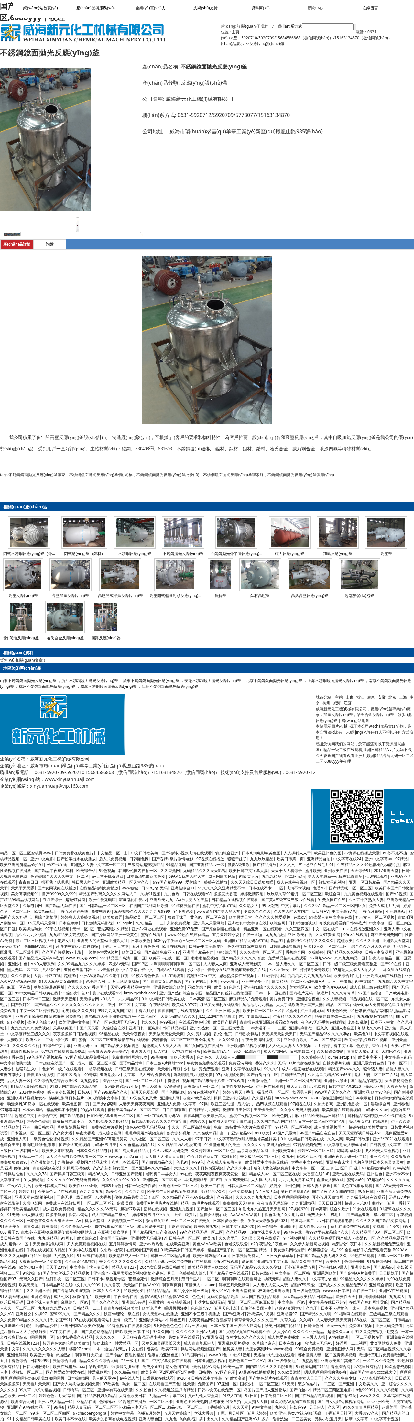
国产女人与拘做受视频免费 (76, 1384)
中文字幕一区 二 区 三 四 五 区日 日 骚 (325, 1168)
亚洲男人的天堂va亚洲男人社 (102, 940)
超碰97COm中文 (201, 975)
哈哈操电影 (98, 1366)
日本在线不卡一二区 (265, 888)
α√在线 (186, 1174)
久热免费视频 (178, 923)
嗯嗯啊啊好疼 (176, 1308)
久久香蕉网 (170, 870)
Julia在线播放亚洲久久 (361, 929)
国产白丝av (300, 1390)
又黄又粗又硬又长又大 (161, 1343)
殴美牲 (152, 1349)
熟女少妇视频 (178, 1133)
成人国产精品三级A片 (110, 1214)
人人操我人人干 (297, 853)
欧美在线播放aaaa (69, 1366)
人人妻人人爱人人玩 (270, 1284)
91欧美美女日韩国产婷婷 (182, 1249)
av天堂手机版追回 (107, 876)
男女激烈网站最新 (289, 1249)
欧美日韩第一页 (290, 859)
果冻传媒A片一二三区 (316, 1384)
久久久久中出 (238, 1168)
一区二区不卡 (161, 1401)
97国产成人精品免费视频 (87, 1057)
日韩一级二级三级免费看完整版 (350, 964)
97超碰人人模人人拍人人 (354, 969)
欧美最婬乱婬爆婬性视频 (366, 1039)
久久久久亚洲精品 (308, 1331)
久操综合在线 (113, 1028)
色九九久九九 (91, 1191)
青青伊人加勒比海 (362, 1051)
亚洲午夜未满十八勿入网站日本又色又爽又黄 (365, 1162)
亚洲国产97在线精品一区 (28, 1407)
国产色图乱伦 (173, 1092)
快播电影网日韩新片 (66, 1098)
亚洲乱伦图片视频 (233, 1343)
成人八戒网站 (275, 1051)
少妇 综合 (196, 969)
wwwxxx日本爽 (336, 1290)
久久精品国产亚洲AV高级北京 (188, 1197)
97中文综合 (365, 981)
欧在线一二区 (364, 1290)
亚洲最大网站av (153, 1319)
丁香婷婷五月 (218, 1407)
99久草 (25, 1390)
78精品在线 (86, 1401)
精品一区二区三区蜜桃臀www (25, 853)
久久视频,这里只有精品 (174, 1390)
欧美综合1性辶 (346, 975)
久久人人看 (182, 1139)
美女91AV (220, 1290)
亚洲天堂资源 (243, 1290)
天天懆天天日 (265, 1109)
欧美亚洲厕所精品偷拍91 (21, 864)
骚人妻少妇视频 (60, 1092)
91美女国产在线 (331, 899)
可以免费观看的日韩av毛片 (342, 923)
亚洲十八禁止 (335, 1080)
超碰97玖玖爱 (303, 1284)
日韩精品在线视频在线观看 (235, 899)
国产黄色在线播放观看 (352, 1185)
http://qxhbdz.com (140, 993)
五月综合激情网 (44, 917)
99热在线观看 (92, 1109)
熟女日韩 (366, 1191)
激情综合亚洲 (64, 1360)
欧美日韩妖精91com (211, 1255)
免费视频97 (101, 911)
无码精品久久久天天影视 (204, 870)
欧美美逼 (103, 1296)
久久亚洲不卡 (38, 1290)
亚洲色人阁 (17, 1139)
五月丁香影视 (340, 981)
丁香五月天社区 (230, 1413)
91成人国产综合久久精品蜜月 (75, 1086)
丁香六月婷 (144, 1010)
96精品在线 (109, 1034)
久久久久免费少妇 (340, 1378)
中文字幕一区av (291, 1302)
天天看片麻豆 (168, 1069)
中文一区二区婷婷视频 (39, 1010)
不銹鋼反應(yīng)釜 (134, 553)
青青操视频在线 (46, 1168)
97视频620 (298, 1209)
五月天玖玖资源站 (123, 981)
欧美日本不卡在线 (70, 1419)
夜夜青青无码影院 (272, 1203)
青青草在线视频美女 (121, 1308)
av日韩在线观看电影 (335, 1220)
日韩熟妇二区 (301, 1051)
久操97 (41, 1314)
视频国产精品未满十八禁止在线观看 (213, 1080)
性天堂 (189, 1384)
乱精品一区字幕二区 (166, 1395)
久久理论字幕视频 (80, 1261)
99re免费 (270, 905)
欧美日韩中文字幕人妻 (248, 870)
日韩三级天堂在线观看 (134, 1069)
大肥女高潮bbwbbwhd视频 (268, 1349)
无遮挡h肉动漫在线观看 (274, 1354)
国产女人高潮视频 (74, 1144)
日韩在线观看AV (196, 894)
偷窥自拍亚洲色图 (163, 1354)
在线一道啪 (252, 934)
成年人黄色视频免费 (271, 1168)
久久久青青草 (343, 993)
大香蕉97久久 (367, 1413)
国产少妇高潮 (104, 1104)
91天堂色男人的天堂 (222, 1144)
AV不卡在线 (57, 864)
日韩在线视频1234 (23, 1343)
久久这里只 (228, 1238)
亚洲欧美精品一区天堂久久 (126, 882)
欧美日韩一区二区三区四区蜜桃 (270, 1010)
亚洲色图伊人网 (340, 1349)
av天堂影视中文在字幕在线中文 (125, 969)
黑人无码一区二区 (22, 969)
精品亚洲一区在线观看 (262, 929)
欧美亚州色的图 (327, 853)
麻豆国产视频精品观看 (260, 1296)
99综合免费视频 (309, 1349)
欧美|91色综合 (227, 987)
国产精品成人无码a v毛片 (41, 958)
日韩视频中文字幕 (385, 1144)
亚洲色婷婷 (17, 1354)
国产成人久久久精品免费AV (342, 1284)
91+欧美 (262, 1133)
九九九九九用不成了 (295, 1179)
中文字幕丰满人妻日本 (89, 1267)
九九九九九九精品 (257, 1004)
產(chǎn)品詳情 (17, 244)
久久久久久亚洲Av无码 (195, 1331)
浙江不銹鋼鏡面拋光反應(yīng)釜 (89, 680)
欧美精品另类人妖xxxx (207, 1267)
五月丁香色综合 (13, 1360)
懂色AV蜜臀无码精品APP (147, 1127)
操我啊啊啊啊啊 (372, 1296)
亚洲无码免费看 (389, 1325)
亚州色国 (292, 1185)
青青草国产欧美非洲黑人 (204, 1115)
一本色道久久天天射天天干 (50, 1220)
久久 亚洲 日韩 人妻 (223, 1010)
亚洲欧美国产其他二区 (340, 1360)
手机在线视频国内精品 (46, 1249)
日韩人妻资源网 (378, 952)
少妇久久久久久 (257, 911)
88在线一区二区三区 (372, 1319)
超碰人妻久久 (397, 1069)
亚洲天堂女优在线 (368, 1063)
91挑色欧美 (337, 1010)
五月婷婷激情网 (122, 1244)
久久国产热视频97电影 (62, 952)
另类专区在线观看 (183, 1337)
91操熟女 (69, 993)
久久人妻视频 (334, 999)
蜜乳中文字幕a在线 (219, 905)
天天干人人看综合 (286, 870)
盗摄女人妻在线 (330, 1179)
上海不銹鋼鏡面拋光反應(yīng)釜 (335, 680)
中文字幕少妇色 (323, 1279)
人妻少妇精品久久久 (177, 1016)
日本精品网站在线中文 (60, 1284)
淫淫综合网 (380, 1104)
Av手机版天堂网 (90, 1220)
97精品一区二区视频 (293, 1127)
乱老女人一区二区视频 (374, 917)
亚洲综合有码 (133, 1302)
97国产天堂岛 (285, 1133)
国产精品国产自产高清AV (154, 1232)
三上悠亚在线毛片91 (316, 864)
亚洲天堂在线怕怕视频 (34, 1197)
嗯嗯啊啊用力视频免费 (193, 1074)
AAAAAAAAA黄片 (245, 1214)
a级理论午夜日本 (347, 1244)
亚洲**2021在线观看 (391, 1139)
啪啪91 (378, 1203)
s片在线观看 (173, 975)
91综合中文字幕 (57, 1045)
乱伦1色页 (402, 946)
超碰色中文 (24, 1115)
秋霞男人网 (302, 1092)
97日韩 (251, 1395)
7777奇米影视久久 (375, 1378)
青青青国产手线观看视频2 (180, 1010)
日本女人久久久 (106, 1290)
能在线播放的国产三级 (114, 1226)
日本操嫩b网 (78, 1378)
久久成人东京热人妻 (224, 1162)
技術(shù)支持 (205, 8)
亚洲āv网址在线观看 (149, 929)
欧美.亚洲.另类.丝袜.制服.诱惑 (295, 1413)
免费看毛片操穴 (386, 1226)
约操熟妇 (64, 1354)
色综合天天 (9, 1144)
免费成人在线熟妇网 (62, 1203)
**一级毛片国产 (135, 1360)
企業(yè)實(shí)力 (151, 8)
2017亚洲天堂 (386, 870)
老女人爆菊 (151, 1086)
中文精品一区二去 (112, 853)
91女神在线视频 (82, 1249)
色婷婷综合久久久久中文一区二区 (59, 876)
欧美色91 (362, 1034)
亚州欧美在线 (335, 870)
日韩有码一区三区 (184, 1238)
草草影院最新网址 (49, 987)
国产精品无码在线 (60, 905)
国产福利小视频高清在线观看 (186, 853)
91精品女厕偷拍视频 (29, 1086)
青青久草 (31, 1226)
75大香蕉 (103, 1197)
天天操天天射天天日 (279, 1034)
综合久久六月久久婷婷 (370, 946)
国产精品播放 (264, 864)
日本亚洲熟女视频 (209, 1360)
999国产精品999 (167, 882)
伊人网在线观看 (269, 1086)
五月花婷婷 (257, 1413)
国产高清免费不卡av (162, 952)
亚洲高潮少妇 (11, 1074)
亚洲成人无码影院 (245, 964)
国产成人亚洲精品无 (131, 1150)
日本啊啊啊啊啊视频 (291, 1197)
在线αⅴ (299, 917)
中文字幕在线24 (347, 859)
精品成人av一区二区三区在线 (274, 1174)
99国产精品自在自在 (317, 1133)
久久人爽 (335, 1139)
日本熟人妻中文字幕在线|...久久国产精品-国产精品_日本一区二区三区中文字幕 (277, 1121)
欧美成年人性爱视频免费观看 (172, 1191)
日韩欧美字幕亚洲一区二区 (110, 1115)
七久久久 (148, 1022)
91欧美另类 (134, 1290)
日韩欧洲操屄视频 (284, 946)
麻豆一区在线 (18, 987)
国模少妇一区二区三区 (259, 1384)
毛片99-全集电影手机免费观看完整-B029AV (369, 1249)
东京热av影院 (111, 1249)
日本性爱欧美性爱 (228, 1220)
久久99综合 (228, 1039)
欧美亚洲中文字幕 (74, 1022)
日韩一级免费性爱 (140, 1185)
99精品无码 (176, 864)
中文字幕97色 (344, 911)
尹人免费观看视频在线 (86, 1244)
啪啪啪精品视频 (204, 958)
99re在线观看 (355, 934)
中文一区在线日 (325, 929)
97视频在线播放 (210, 859)
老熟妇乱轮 (357, 1022)
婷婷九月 (26, 1191)
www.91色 (218, 1354)
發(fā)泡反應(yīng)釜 (21, 637)
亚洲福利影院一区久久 (308, 1028)
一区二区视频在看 (367, 1337)
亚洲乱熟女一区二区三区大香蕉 (217, 1028)
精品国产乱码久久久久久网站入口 (108, 894)
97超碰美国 (10, 1109)
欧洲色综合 (267, 1226)
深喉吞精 (363, 1098)
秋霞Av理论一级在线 (121, 1314)
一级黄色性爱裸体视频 (49, 1139)
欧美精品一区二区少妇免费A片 (298, 981)
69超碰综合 (318, 1249)
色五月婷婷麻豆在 (202, 1156)
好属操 (275, 1185)
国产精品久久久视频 (344, 952)
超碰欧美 (345, 940)
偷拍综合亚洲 (226, 853)
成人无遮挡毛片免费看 (306, 1086)
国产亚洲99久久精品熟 (151, 1168)
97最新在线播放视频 (256, 1372)
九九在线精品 (205, 1133)
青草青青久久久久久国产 (255, 1319)
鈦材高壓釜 (260, 595)
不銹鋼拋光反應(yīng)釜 (183, 553)
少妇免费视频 (240, 1191)
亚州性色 (374, 1174)
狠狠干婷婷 (55, 1214)
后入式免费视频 (112, 859)
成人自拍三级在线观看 (369, 987)
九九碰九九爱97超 (54, 1308)
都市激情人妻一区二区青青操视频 (327, 1354)
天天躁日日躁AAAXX (141, 1284)
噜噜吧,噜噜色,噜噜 (39, 1144)
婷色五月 (177, 1319)
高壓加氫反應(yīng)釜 (70, 595)
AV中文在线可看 (64, 1331)
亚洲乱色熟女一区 (351, 1104)
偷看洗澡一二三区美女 (291, 1419)
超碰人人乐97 (356, 1203)
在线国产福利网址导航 (148, 905)
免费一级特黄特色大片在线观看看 (243, 1127)
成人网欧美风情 (221, 876)
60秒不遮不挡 (395, 853)
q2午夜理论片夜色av (269, 1244)
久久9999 (92, 1284)
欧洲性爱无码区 (102, 899)
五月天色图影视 (144, 1092)
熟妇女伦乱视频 (332, 882)
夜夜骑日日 (28, 882)
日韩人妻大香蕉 (316, 1185)
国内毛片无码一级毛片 (308, 993)
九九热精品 (48, 1238)
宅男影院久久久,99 (78, 1010)
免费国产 (205, 1384)
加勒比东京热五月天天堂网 (262, 1209)
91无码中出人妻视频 (25, 1214)
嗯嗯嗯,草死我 (349, 1150)
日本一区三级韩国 (325, 1039)
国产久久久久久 (105, 1302)
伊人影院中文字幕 (102, 1098)
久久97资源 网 (327, 934)
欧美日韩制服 (357, 1139)
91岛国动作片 (194, 1354)
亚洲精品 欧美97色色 (372, 1092)
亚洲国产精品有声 (198, 952)
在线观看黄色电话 (194, 1022)
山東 (350, 697)
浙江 (360, 697)
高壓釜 (386, 553)
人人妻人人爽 (215, 964)
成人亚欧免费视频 (58, 1209)
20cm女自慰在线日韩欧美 (162, 1267)
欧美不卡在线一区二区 (168, 958)
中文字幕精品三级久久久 (28, 1034)
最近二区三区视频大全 (35, 940)
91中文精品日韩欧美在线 (36, 993)
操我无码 (272, 1279)
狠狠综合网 (226, 952)
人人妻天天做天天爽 (333, 1319)
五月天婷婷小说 (225, 934)
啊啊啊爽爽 (171, 1284)
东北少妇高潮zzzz (254, 1016)
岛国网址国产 (302, 1220)
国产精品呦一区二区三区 (350, 888)
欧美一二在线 (212, 1185)
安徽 (382, 697)
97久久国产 (163, 1331)
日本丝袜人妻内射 (42, 1302)
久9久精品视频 (47, 1390)
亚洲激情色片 (259, 1080)
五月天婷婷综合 (177, 1413)
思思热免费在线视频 (236, 975)
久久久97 (312, 905)
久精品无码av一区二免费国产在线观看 (178, 1261)
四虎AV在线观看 (170, 969)
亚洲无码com (85, 1045)
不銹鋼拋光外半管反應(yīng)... (236, 553)
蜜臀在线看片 (152, 934)
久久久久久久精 (25, 1045)
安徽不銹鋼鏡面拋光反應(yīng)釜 (212, 680)
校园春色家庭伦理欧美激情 (66, 1343)
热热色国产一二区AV (247, 1360)
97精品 (401, 859)
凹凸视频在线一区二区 (368, 999)
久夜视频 (225, 1197)
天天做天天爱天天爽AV (108, 1051)
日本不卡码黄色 (335, 1308)
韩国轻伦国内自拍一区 (137, 870)
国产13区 (140, 964)
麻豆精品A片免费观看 (248, 999)
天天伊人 (317, 1407)
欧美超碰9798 (206, 1226)
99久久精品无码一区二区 (201, 1232)
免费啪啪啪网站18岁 (129, 1057)
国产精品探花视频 (366, 1080)
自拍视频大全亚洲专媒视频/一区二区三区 (121, 1016)
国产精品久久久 (87, 1314)
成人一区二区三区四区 (96, 1063)
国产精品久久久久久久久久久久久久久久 (69, 1004)
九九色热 (171, 894)
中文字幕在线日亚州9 (327, 1302)
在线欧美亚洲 (178, 1244)
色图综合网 (95, 981)
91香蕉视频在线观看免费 (129, 1325)
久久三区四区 (297, 929)
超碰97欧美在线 (197, 1098)
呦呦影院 (188, 1419)
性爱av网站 (33, 1109)
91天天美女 (10, 1226)
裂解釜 (220, 595)
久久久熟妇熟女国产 (110, 1168)
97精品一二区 (31, 1156)
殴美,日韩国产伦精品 (282, 1325)
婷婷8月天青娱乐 (315, 969)
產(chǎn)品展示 (232, 40)
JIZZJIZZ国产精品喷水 (217, 1016)
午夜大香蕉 (85, 1133)
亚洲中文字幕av (378, 859)
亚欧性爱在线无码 (348, 1174)
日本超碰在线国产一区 (54, 1063)
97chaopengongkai (90, 1413)
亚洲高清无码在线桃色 (382, 975)
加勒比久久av (369, 1028)
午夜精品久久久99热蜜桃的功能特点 (368, 864)
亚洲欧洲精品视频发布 (245, 1045)
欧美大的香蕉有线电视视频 (112, 1419)
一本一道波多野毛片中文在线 (118, 1349)
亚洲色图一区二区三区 (178, 1185)
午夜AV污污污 (19, 1185)
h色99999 (364, 1390)
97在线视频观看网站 (91, 1319)
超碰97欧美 (130, 1209)
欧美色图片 (282, 1115)
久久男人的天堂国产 (291, 911)
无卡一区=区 (83, 929)
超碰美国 (389, 1407)
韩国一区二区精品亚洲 (170, 1255)
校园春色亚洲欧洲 (273, 1290)
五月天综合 (52, 899)
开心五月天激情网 (327, 1197)
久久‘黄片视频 (199, 1034)
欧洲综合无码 (22, 1401)
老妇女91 (66, 940)
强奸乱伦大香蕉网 (203, 1395)
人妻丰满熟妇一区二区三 (21, 1372)
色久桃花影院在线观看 (246, 946)
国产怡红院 (346, 1395)
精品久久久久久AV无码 (97, 1209)
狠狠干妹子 (237, 859)
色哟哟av (107, 1401)
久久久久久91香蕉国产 (87, 987)
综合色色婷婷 (38, 1121)
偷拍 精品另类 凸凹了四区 (136, 1197)
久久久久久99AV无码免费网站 (73, 1179)
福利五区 (229, 1156)
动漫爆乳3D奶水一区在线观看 (33, 1104)
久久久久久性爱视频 (272, 917)
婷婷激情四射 (252, 894)
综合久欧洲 (339, 1209)
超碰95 (70, 975)
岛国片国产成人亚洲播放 (265, 1390)
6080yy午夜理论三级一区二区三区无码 (187, 940)
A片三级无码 (267, 1191)
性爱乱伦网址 (99, 1372)
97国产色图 (225, 1372)
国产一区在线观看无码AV (115, 1022)
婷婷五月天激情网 (234, 1284)
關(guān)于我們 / (257, 26)
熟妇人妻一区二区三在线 (376, 1074)
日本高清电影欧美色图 (261, 853)
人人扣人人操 (255, 1401)
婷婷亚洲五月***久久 (151, 1214)
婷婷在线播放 (215, 882)
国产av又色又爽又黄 (139, 1098)
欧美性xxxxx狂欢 (83, 1185)
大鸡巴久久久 (185, 1168)
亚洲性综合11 (183, 888)
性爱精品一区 (126, 1343)
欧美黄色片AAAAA (330, 987)
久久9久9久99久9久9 (120, 1179)
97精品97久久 (213, 1191)
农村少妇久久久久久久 (245, 1337)
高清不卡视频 (298, 888)
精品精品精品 (158, 1290)
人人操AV (281, 1331)
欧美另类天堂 (240, 917)
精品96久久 (98, 1174)
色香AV (319, 888)
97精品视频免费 (307, 1144)
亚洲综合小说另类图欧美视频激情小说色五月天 (134, 1273)
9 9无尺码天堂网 (41, 923)
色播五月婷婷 (148, 1413)
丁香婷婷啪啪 (179, 1226)
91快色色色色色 (168, 1325)
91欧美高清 (235, 1378)
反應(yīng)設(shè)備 (266, 43)
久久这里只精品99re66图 (330, 1074)
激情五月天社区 (236, 1109)
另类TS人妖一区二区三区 (326, 946)
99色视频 (107, 870)
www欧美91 (10, 946)
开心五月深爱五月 (299, 1267)
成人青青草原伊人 (199, 1343)
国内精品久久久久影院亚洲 (269, 1366)
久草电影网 (32, 905)
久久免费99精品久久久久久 (23, 1319)
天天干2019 (56, 1267)
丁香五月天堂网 (115, 946)
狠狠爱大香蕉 (225, 894)
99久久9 (271, 1069)
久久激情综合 (42, 1162)
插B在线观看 (376, 876)
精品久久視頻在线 (306, 1261)
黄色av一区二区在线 (207, 917)
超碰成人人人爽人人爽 (161, 1045)
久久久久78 (37, 1174)
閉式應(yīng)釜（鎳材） (84, 553)
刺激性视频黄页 (24, 1051)
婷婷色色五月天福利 (56, 1395)
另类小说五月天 (328, 1419)
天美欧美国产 (64, 1028)
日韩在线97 (262, 1273)
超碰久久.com (339, 1331)
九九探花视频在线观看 (365, 1197)
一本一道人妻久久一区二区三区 (292, 964)
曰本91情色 (111, 1185)
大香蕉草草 (396, 1086)
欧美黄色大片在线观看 (57, 1191)
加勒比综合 (102, 1343)
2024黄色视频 (31, 1092)
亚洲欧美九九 (161, 899)
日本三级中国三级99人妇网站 (235, 1325)
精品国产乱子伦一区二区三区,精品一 (238, 1249)
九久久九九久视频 (30, 934)
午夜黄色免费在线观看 (206, 1063)
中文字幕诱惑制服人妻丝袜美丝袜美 (246, 1139)
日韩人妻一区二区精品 (246, 1185)
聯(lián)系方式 (288, 26)
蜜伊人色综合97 (41, 1022)
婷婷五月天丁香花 (238, 1092)
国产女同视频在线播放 (57, 888)
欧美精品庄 (44, 911)
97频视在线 (300, 1104)
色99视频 (167, 1022)
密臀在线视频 (155, 1209)
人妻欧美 (15, 1039)
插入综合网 (51, 969)
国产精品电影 (71, 1115)
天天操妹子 (388, 1273)
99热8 (59, 1407)
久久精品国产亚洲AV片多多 (245, 1419)
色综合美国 (354, 1261)
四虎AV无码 (118, 964)
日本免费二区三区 (276, 1395)
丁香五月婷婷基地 (72, 911)
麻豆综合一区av (74, 1302)
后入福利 (161, 1051)
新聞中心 (315, 8)
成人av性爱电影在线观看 (303, 1069)
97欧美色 (111, 1384)
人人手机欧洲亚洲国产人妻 (299, 1004)
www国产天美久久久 (333, 1092)
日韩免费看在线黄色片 (74, 853)
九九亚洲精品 (303, 1203)
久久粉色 (143, 1390)
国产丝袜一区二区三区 (216, 1209)
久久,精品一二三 (150, 923)
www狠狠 (130, 888)
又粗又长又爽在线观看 (260, 1238)
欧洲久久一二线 (39, 1039)
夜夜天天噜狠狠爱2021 (267, 1220)
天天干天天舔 (22, 888)
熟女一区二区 (134, 1384)
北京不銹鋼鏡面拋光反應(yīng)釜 (274, 680)
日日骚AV (320, 911)
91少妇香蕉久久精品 (75, 1337)
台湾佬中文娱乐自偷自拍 (77, 946)
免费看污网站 (240, 1063)
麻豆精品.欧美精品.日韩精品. (319, 1115)
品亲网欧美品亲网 (252, 1150)
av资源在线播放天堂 (362, 853)
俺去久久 (197, 1121)
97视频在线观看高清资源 (63, 1051)
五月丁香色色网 (145, 946)
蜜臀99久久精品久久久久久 (310, 940)
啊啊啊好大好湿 (88, 1354)
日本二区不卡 (399, 1063)
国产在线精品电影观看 (314, 1395)
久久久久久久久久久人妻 (44, 1349)
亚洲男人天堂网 (395, 940)
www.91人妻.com (81, 958)
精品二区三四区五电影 (333, 1390)
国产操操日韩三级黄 (67, 1174)
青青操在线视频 (40, 1074)
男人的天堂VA (104, 1378)
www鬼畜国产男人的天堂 (218, 911)
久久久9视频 (387, 1390)
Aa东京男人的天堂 (192, 899)
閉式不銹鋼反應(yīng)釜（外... (29, 553)
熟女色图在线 (177, 1366)
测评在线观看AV (107, 993)
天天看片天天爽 (36, 1384)
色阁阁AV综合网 (38, 946)
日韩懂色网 (139, 859)
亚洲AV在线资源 (393, 1290)
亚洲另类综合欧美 (168, 987)
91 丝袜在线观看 (91, 1255)
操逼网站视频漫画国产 (200, 1349)
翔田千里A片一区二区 (200, 1279)
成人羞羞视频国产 (329, 1127)
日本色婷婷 (68, 923)
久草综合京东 (264, 1343)
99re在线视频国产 (204, 1092)
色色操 (198, 1296)
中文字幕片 (290, 905)
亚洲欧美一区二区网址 (161, 1179)
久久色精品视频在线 (137, 1144)
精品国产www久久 (344, 1069)
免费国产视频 (360, 1325)
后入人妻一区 (18, 1080)
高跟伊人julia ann (200, 1284)
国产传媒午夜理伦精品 (124, 1354)
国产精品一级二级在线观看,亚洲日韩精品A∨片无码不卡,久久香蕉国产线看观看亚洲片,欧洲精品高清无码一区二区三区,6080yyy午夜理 (365, 755)
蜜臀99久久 (60, 1314)
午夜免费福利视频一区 (261, 1039)
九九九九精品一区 (349, 958)
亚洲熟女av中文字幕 (117, 1074)
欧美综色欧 (86, 1238)
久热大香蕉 (323, 1104)
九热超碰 (65, 1162)
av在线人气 (129, 1378)
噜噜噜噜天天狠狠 (238, 1203)
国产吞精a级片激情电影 (172, 859)
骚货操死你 (138, 1279)
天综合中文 (47, 1115)
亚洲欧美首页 (283, 1150)
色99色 (197, 1162)
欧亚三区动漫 (222, 1104)
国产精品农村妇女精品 (96, 1395)
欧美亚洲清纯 (41, 1354)
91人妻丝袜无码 (14, 1296)
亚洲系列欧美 (324, 1273)
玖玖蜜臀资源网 (398, 1366)
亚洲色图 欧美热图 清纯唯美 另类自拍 (49, 1016)
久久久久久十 (107, 1337)
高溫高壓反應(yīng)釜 (309, 595)
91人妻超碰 (34, 1179)
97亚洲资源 (212, 1337)
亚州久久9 (379, 1156)
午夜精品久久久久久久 (292, 1016)
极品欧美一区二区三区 (144, 917)
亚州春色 (401, 1104)
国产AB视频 (396, 894)
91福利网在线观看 (350, 1314)
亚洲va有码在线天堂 (115, 1390)
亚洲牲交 (23, 1314)
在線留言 (370, 8)
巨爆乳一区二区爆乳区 (19, 952)
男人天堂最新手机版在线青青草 (335, 876)
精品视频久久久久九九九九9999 (142, 911)
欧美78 (209, 1238)
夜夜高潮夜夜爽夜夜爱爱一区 (220, 1174)
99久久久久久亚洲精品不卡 (221, 888)
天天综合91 (361, 870)
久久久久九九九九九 (253, 1197)
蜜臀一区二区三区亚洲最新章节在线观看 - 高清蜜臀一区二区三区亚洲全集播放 (147, 1039)
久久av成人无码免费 (170, 1150)
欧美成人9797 (184, 1004)
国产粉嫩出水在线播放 (76, 859)
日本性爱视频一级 (237, 1086)
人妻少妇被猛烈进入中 (19, 1069)
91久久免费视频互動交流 (376, 1331)
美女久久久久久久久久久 (120, 1261)
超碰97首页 (75, 899)
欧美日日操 (131, 952)
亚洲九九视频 (181, 1209)
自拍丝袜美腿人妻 (264, 1232)
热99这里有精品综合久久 (327, 1232)
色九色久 (204, 1057)
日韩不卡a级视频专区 (106, 1279)
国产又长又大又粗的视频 (333, 1191)
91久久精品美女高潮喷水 (60, 981)
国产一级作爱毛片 (283, 1360)
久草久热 (288, 1319)
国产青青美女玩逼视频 (162, 981)
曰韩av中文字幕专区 (206, 946)
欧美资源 (50, 1226)
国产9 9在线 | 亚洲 (201, 981)
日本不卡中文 (382, 1022)
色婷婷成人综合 (192, 1273)
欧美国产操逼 (224, 1022)
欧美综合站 (86, 870)
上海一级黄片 (185, 1214)
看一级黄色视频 (306, 1290)
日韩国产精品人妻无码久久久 (322, 1255)
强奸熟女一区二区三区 (65, 1279)
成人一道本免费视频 (369, 1308)
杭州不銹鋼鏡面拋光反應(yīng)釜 (47, 686)
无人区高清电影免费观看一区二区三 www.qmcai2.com (94, 1156)
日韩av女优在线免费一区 (219, 1390)
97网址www (320, 958)
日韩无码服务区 (36, 1366)
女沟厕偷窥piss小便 (121, 1086)
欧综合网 (333, 894)
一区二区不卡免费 (378, 1360)
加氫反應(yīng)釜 (338, 553)
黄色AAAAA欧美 (207, 1244)
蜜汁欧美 (313, 870)
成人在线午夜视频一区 (296, 882)
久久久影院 (20, 975)
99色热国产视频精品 (44, 1057)
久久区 (334, 1407)
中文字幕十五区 (384, 1419)
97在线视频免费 (230, 1074)
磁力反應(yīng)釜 (289, 553)
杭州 (326, 703)
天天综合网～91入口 (97, 999)
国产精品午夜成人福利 (53, 870)
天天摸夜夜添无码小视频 (143, 1337)
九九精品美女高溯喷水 (68, 934)
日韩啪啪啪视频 (302, 923)
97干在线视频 (57, 929)
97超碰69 (375, 1179)
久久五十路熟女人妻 (366, 899)
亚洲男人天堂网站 (208, 923)
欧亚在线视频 (174, 946)
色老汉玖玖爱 (236, 1244)
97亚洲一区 (227, 1384)
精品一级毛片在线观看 (200, 1203)
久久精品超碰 (126, 1372)
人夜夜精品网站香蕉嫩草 (210, 1319)
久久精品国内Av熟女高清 (179, 1144)
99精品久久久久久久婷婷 (361, 1279)
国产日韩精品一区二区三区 (103, 905)
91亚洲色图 (183, 911)
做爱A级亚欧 (239, 864)
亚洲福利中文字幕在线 (247, 923)
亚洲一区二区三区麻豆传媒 (251, 1302)
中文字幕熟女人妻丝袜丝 (345, 1144)
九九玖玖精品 (261, 859)
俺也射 (173, 1080)
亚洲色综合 (40, 1296)
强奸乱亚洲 (374, 1086)
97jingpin (124, 923)
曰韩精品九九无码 (204, 1109)
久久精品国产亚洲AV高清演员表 (99, 1139)
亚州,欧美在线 (300, 934)
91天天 (288, 1384)
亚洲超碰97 (287, 1314)
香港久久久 (265, 1063)
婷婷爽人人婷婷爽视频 (80, 917)
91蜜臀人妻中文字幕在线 (330, 917)
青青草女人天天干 (306, 1378)
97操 (203, 1104)
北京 (392, 697)
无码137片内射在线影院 (299, 1063)
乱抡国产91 (60, 1319)
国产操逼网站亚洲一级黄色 (114, 934)
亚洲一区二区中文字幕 (126, 1004)
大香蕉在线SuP (316, 1174)
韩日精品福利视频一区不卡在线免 (377, 1115)
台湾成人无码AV (318, 1343)
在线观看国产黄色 (142, 1249)
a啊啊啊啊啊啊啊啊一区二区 (175, 964)
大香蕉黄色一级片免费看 (40, 1261)
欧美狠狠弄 (112, 917)
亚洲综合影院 (380, 1284)
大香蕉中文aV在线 (307, 1162)
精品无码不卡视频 (61, 1109)
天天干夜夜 (336, 1325)
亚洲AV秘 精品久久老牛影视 (104, 975)
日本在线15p (290, 1343)
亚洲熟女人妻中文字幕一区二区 (97, 864)
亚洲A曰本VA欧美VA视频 (82, 1325)
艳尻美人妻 (232, 1349)
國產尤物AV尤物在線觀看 (292, 1401)
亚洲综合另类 (295, 1039)
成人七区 (61, 1296)
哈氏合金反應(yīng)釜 (65, 637)
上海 (403, 697)
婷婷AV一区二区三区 (316, 1150)
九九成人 (397, 1296)
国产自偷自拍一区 (262, 1074)
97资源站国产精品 (312, 1366)
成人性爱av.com (313, 1226)
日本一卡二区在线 (270, 993)
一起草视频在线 (98, 1069)
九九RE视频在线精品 (375, 1016)
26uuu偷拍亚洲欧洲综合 (331, 1098)
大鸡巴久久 (391, 1051)
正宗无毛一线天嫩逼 (74, 1197)
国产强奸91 (21, 1004)
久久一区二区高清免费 (191, 1127)
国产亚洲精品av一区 (206, 864)
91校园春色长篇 (145, 975)
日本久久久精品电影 (93, 1150)
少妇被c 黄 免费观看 (201, 1069)
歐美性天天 (345, 1296)
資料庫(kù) (260, 8)
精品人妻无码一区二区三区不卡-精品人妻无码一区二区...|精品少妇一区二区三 (135, 1407)
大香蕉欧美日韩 (132, 1395)
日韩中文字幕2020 (345, 1086)
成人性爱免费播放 (283, 1337)
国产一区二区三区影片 (144, 1080)
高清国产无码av (113, 1238)
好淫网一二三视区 (351, 1343)
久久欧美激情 (289, 1372)
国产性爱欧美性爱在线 (65, 1372)
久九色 (171, 1419)
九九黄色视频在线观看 (363, 894)
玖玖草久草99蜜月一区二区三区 (294, 894)
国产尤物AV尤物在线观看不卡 (244, 1331)
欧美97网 (169, 1349)
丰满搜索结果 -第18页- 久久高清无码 (216, 1179)
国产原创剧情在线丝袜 (220, 929)
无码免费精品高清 (222, 1296)
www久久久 (370, 1395)
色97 (85, 993)
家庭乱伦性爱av (133, 899)
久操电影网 (32, 1203)
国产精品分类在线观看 (229, 1273)
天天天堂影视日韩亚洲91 (360, 1133)
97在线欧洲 (339, 1337)
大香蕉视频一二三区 (124, 1220)
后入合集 (245, 1104)
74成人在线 (232, 1395)
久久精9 (306, 1319)
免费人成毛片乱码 (384, 905)
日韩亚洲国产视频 (126, 1174)
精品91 (277, 940)
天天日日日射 (329, 1203)
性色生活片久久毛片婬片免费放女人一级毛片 (304, 1214)
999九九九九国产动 (115, 1010)
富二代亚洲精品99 (236, 1133)
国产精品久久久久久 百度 (243, 958)
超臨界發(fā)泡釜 (359, 595)
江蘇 (348, 703)
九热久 (281, 1407)
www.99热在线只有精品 (188, 934)
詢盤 (50, 244)
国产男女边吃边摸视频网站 (341, 1401)
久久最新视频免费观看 (384, 1244)
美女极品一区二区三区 (259, 1156)
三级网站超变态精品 (145, 864)
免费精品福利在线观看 (287, 958)
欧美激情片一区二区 (201, 1086)
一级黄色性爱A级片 (101, 952)
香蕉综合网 (295, 952)
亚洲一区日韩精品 (364, 882)
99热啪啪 (159, 1057)
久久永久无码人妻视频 (299, 1109)
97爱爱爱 (172, 1086)
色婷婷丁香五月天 (371, 1045)
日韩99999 (39, 1360)
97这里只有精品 (367, 1366)
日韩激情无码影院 (97, 923)
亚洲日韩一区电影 (144, 1028)
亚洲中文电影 (42, 859)
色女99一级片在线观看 (62, 1069)
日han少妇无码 (154, 888)
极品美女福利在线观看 (219, 1004)
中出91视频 (240, 1354)
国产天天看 (89, 1028)
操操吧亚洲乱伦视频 (231, 1098)
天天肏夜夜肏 (134, 1034)
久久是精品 (261, 1098)
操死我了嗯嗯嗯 (55, 882)
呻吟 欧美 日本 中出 (132, 1331)
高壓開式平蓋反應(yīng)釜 (120, 595)
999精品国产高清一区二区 (123, 958)
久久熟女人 (248, 905)
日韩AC (84, 1092)
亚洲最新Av (396, 911)
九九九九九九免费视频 (30, 1028)
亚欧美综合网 (199, 987)
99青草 (90, 1074)
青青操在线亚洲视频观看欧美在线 (237, 969)
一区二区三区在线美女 (190, 1220)
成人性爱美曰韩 (150, 1226)
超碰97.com (79, 1349)
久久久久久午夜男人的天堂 (266, 1144)
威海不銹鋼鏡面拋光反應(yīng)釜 (108, 686)
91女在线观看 (364, 1209)
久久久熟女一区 (283, 969)
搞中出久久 (208, 1419)
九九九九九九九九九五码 (309, 975)
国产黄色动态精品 (96, 1331)
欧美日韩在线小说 (69, 1121)
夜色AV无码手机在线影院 (323, 1022)
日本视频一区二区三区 (30, 1133)
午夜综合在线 (125, 1296)
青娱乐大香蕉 (181, 1057)
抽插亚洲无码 (312, 1010)
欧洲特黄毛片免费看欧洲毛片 (384, 1354)
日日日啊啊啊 (174, 1109)
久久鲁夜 (112, 1284)
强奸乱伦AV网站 (206, 1366)
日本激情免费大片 (247, 1255)
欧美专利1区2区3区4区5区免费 (168, 1372)
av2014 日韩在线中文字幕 (199, 1378)
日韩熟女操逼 (246, 1034)
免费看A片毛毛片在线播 (157, 1203)
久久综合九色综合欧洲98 (55, 1080)
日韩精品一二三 (86, 1308)
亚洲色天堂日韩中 (79, 969)
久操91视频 (150, 894)
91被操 (29, 1273)
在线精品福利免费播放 (99, 888)
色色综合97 (201, 1308)
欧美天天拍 (28, 1284)
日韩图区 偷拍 (69, 1074)
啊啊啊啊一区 (42, 1337)
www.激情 (229, 981)
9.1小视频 (15, 1022)
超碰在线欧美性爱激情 (367, 1127)
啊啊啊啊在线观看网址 (241, 1279)
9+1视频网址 (294, 1238)
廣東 (371, 697)
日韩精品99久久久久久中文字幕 (159, 1121)
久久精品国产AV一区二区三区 (377, 1232)
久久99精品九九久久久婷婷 (81, 964)
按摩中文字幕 (356, 1419)
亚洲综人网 (170, 1098)
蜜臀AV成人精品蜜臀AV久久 (164, 1296)
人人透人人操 (313, 1337)
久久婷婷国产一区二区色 (212, 1150)
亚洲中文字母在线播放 (241, 1069)
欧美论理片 (151, 1308)
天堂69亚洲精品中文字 (130, 987)
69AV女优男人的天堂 (187, 876)
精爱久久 (114, 1191)
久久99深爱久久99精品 (108, 1121)
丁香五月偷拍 (370, 911)
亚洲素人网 (140, 1051)
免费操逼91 (152, 1366)
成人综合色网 (110, 1133)
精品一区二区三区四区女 (344, 905)
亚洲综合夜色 (308, 999)
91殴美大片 (249, 876)
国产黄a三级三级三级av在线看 (287, 899)
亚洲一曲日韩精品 (38, 1127)
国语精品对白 (131, 1063)
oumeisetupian (341, 1057)
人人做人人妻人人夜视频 (289, 1045)
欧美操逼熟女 (30, 929)
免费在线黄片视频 (106, 1127)
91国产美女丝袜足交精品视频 (64, 1273)
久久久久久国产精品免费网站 (381, 1220)
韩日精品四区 (174, 1028)
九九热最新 (90, 1080)
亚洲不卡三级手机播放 (200, 1314)
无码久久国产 (31, 1279)
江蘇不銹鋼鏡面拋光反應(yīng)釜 (170, 686)
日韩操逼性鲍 (11, 1174)
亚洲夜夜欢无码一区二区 (345, 1156)
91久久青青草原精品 (360, 1407)
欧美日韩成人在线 (50, 1185)
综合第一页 (66, 1039)
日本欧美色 (140, 940)
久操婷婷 (316, 952)
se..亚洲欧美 (378, 1401)
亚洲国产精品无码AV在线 (246, 940)
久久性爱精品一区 (76, 1226)
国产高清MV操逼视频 (71, 1290)
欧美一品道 (233, 1366)
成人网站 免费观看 (154, 1074)
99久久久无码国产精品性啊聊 (25, 1255)
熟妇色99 (298, 1407)
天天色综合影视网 (48, 1244)
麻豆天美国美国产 (386, 934)
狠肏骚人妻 (373, 1069)
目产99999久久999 (59, 894)
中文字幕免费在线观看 (171, 1360)
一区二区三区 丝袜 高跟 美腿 (108, 1203)
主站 (339, 697)
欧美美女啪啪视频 (57, 1150)
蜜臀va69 (355, 1179)
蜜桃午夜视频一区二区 (249, 1115)
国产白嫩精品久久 (157, 1162)
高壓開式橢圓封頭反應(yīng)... (175, 595)
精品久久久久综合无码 (98, 1360)
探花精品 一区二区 (273, 1092)
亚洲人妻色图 (342, 1028)
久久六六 (287, 864)
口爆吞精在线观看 (158, 1378)
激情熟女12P (157, 1220)
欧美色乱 (333, 1261)
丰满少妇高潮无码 (209, 1302)
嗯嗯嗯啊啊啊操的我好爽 (325, 1372)
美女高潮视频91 (25, 894)
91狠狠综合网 (379, 1261)
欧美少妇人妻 (31, 1267)
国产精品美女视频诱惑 (119, 1045)
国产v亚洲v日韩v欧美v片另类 (248, 1314)
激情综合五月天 (164, 1279)
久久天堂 (240, 1407)
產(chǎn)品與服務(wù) (95, 8)
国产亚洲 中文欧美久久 (358, 1384)
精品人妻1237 (124, 1267)
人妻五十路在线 (47, 975)
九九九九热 (275, 934)
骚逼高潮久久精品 (112, 929)
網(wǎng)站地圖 (355, 720)
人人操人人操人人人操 (164, 1156)
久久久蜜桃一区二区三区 (261, 952)
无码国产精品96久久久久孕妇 (325, 1034)
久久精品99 (236, 1232)
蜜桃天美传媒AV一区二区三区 (133, 1109)
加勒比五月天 (104, 1144)
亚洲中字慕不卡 (255, 981)
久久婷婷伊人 (313, 1057)
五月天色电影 (225, 1308)
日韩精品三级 (292, 1074)
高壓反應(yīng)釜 (23, 595)
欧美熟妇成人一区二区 (128, 1255)
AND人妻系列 (43, 964)
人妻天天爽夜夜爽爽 (136, 1104)
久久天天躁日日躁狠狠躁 (252, 882)
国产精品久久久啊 (315, 1314)
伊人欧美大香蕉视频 (382, 1150)
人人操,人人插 (263, 1179)
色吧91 (182, 1162)
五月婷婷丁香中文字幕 (333, 1045)
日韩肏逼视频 (212, 1168)
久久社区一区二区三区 (149, 1139)
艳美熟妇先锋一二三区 (334, 1016)
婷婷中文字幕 (122, 1413)
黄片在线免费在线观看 (350, 1226)
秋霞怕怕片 (82, 1296)
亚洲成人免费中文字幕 (176, 1104)
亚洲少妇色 (17, 964)
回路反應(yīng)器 (106, 637)
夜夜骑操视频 (179, 1302)
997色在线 (293, 1232)
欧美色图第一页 (75, 1104)
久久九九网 (134, 1191)
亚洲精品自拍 (318, 859)
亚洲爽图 (288, 1226)
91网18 (67, 1238)
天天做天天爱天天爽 (166, 1034)
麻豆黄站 (156, 1302)
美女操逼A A (300, 987)
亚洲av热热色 (151, 1244)
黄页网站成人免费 (385, 1343)
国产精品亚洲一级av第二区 (369, 1214)
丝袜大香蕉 (203, 1413)
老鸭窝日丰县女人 (161, 1174)
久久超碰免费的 (330, 1051)
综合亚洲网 (112, 1080)
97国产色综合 (370, 993)
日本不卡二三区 (36, 999)
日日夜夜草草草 (279, 1255)
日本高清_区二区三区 (207, 999)
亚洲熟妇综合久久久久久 (265, 987)
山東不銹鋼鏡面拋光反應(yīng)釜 (28, 680)
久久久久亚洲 (367, 940)
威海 (337, 703)
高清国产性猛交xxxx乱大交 (373, 1372)
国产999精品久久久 (111, 1092)
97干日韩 (203, 1139)
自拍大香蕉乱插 (336, 1063)
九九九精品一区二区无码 (283, 876)
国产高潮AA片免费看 (358, 1273)
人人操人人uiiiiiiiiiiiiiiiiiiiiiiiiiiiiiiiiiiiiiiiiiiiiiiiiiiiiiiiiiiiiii (256, 1057)
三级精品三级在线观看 (388, 1314)
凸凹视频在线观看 (271, 1104)
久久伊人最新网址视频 (309, 1244)
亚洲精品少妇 (46, 1325)
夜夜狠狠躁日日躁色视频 (74, 1034)
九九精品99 (128, 999)
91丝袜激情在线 (185, 905)
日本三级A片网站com (164, 1063)
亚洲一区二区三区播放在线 (297, 1080)
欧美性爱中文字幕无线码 (266, 1162)
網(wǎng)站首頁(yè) (40, 8)
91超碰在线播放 (132, 1401)
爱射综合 (193, 882)
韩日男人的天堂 (85, 882)
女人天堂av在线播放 (160, 1314)
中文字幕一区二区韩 (292, 1273)
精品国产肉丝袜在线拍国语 (228, 993)
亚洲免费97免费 (184, 929)
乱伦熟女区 (64, 1255)
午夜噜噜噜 (159, 1004)
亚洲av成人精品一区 (55, 1401)
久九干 (288, 1156)
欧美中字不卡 (369, 1057)
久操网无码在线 (76, 1168)
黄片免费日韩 (281, 999)
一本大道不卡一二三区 (266, 1028)
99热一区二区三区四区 (50, 1413)
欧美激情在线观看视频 (341, 1109)
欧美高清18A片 (216, 1051)
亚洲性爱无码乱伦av (148, 1238)
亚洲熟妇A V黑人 (333, 1267)
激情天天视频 (64, 999)
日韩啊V (205, 1372)
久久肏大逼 (62, 1133)
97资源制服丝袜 (125, 1366)
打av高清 (401, 1168)
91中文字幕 (262, 1407)
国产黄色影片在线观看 (268, 1378)
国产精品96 (384, 1267)
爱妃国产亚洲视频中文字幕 (265, 1261)
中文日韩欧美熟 (144, 853)
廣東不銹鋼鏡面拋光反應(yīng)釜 (151, 680)
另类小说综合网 (246, 1051)
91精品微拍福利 (376, 1168)
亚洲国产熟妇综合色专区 (180, 993)
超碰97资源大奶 (289, 1308)
